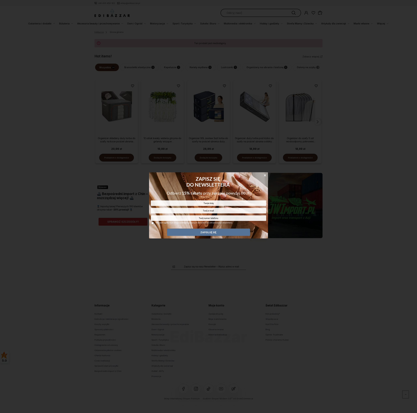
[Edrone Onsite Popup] (208, 206)
